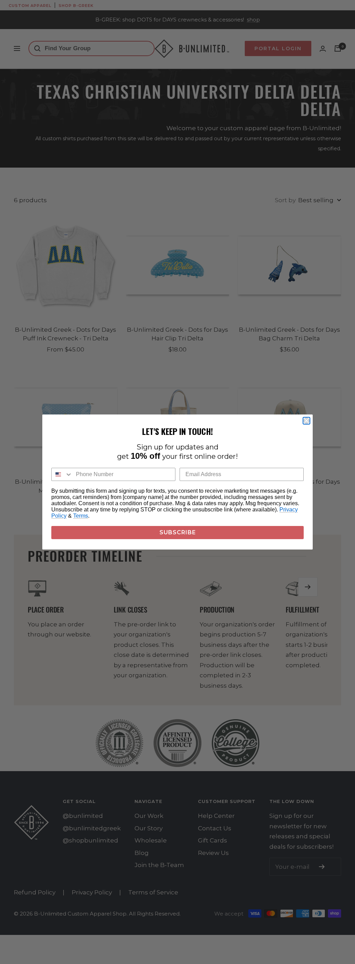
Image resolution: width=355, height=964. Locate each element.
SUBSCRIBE (177, 532)
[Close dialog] (306, 420)
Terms (80, 516)
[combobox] (62, 474)
